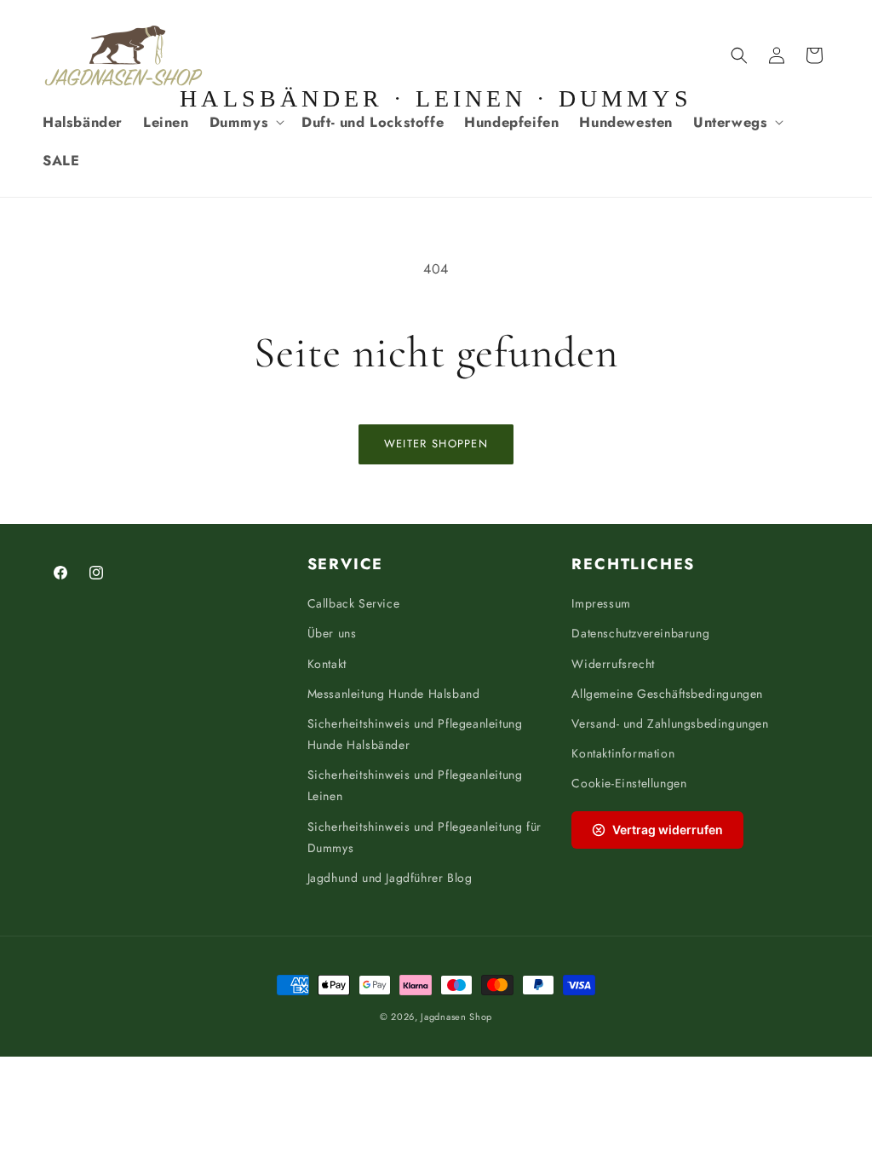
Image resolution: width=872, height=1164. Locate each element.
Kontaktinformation (622, 753)
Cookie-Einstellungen (628, 783)
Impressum (600, 603)
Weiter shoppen (436, 443)
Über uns (332, 633)
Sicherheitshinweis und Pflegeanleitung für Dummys (424, 837)
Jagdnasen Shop (456, 1016)
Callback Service (353, 603)
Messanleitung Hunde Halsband (393, 693)
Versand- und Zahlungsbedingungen (669, 723)
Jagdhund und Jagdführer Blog (390, 877)
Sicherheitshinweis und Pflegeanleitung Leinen (415, 785)
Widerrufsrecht (612, 663)
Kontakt (327, 663)
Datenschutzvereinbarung (640, 633)
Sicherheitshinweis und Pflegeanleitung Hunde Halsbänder (415, 734)
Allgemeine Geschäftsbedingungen (667, 693)
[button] (245, 122)
